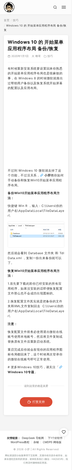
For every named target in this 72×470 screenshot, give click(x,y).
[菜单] (64, 6)
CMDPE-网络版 (52, 442)
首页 (7, 20)
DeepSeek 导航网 (33, 437)
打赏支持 (38, 402)
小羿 (47, 175)
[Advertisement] (36, 129)
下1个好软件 (55, 437)
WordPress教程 (20, 442)
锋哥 (38, 56)
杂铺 (36, 442)
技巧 (16, 20)
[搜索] (55, 7)
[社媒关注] (63, 432)
